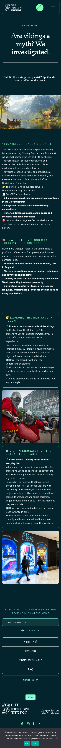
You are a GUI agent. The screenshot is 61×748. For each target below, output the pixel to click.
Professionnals (31, 660)
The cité (30, 642)
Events (30, 651)
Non (35, 743)
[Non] (57, 738)
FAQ (30, 669)
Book (30, 697)
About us (28, 680)
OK (26, 743)
